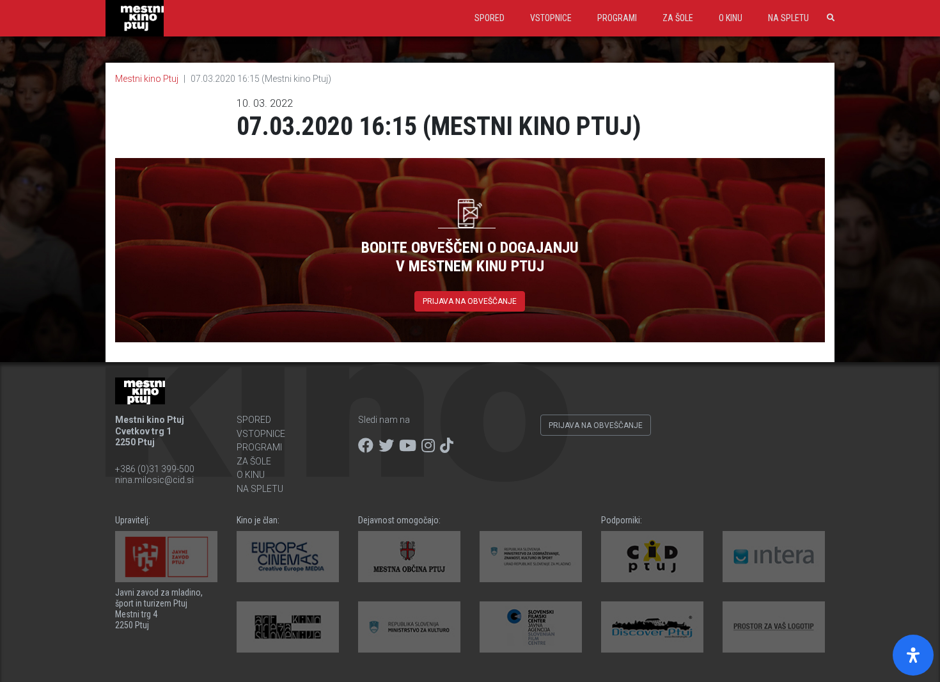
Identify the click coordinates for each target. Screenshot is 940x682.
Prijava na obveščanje (470, 301)
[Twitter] (386, 446)
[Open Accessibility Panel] (913, 655)
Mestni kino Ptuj (146, 79)
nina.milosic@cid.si (154, 480)
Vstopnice (551, 18)
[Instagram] (428, 446)
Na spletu (788, 18)
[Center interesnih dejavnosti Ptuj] (652, 556)
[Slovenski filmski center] (531, 627)
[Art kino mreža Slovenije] (288, 627)
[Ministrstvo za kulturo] (409, 627)
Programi (617, 18)
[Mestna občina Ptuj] (409, 556)
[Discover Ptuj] (652, 627)
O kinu (730, 18)
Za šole (677, 18)
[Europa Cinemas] (288, 556)
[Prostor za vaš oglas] (774, 627)
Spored (489, 18)
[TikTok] (446, 446)
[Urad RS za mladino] (531, 556)
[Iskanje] (828, 18)
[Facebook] (365, 446)
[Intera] (774, 556)
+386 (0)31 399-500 (154, 469)
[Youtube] (407, 446)
